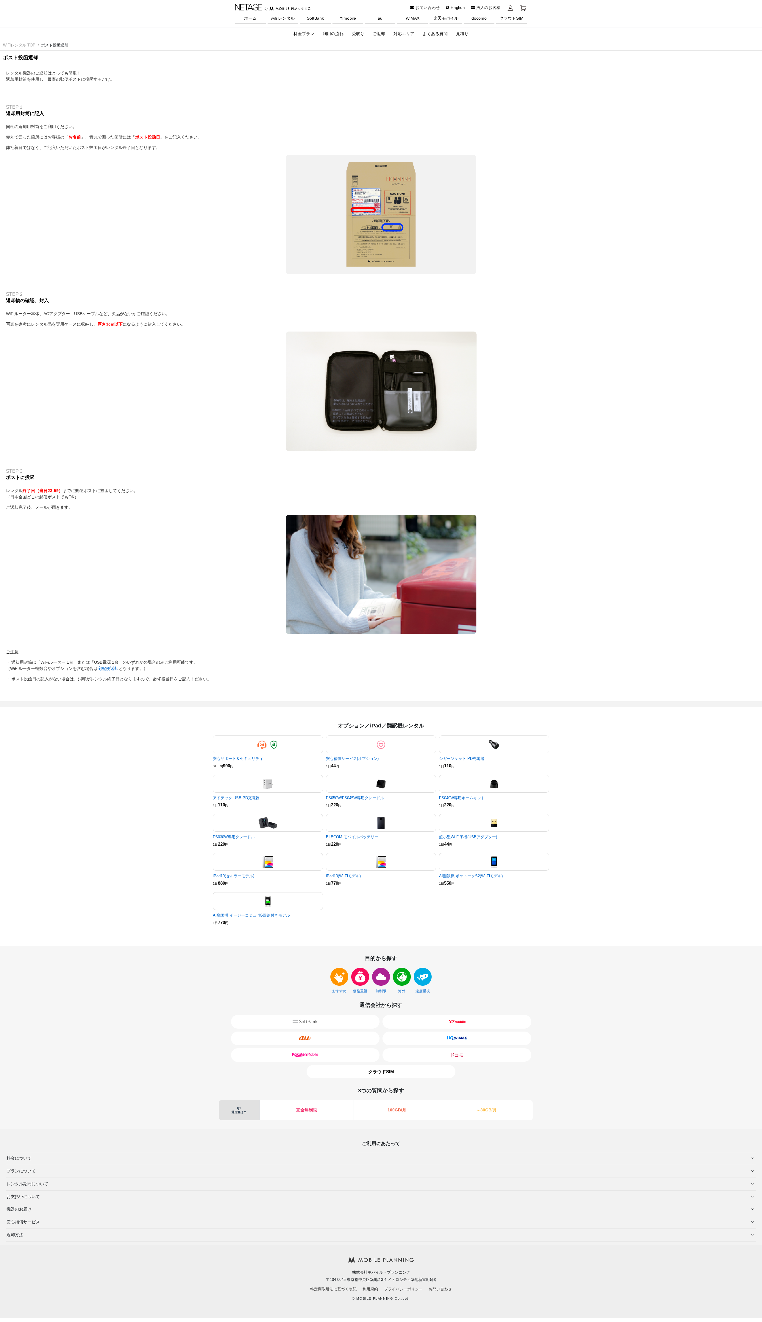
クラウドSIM (511, 18)
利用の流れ (333, 33)
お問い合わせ (427, 7)
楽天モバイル (445, 18)
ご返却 (379, 33)
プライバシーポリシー (403, 1289)
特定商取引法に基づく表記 (333, 1289)
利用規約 (370, 1289)
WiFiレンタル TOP (19, 45)
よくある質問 (435, 33)
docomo (479, 18)
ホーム (250, 18)
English (457, 7)
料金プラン (303, 33)
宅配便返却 (108, 668)
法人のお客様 (488, 7)
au (380, 18)
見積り (462, 33)
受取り (358, 33)
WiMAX (412, 18)
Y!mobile (348, 18)
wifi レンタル (283, 18)
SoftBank (315, 18)
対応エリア (404, 33)
